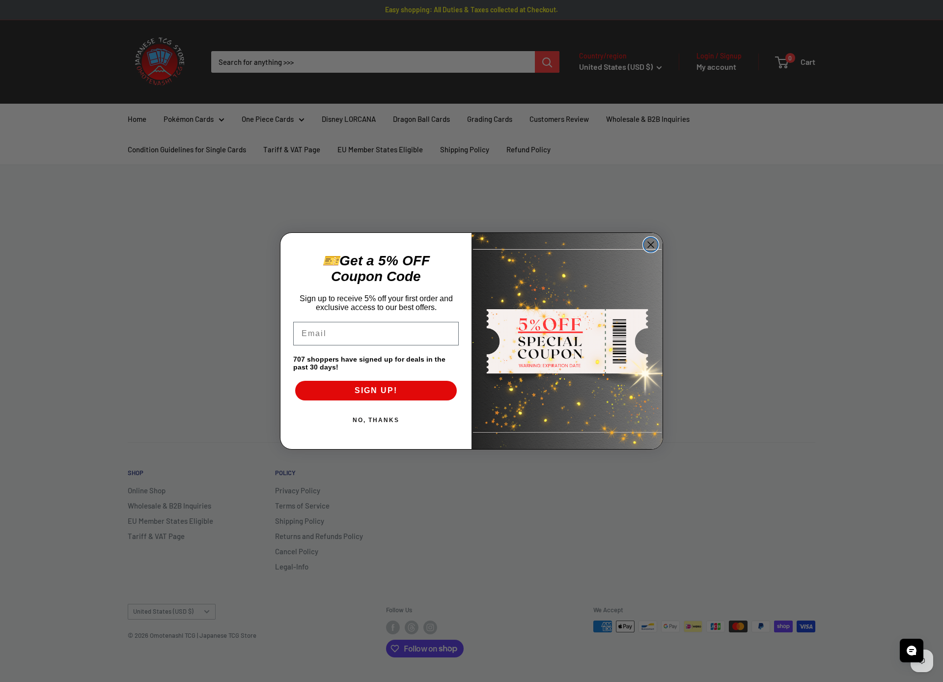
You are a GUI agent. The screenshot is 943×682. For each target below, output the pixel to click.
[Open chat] (911, 650)
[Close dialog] (650, 244)
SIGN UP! (376, 390)
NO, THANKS (376, 420)
